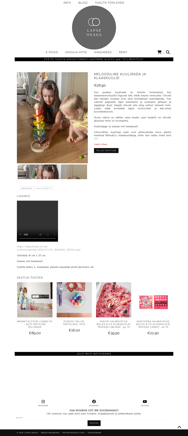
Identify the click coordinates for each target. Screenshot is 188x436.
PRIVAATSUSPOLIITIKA (74, 433)
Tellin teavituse (106, 151)
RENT (123, 52)
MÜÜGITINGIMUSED (50, 433)
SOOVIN (94, 423)
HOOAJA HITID (76, 52)
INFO (67, 2)
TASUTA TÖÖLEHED (109, 2)
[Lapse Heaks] (94, 28)
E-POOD (52, 52)
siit (96, 138)
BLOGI (83, 2)
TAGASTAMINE (94, 433)
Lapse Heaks (31, 433)
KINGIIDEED (103, 52)
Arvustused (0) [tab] (44, 188)
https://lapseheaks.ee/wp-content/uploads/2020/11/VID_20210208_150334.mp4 (48, 248)
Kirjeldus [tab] (26, 188)
